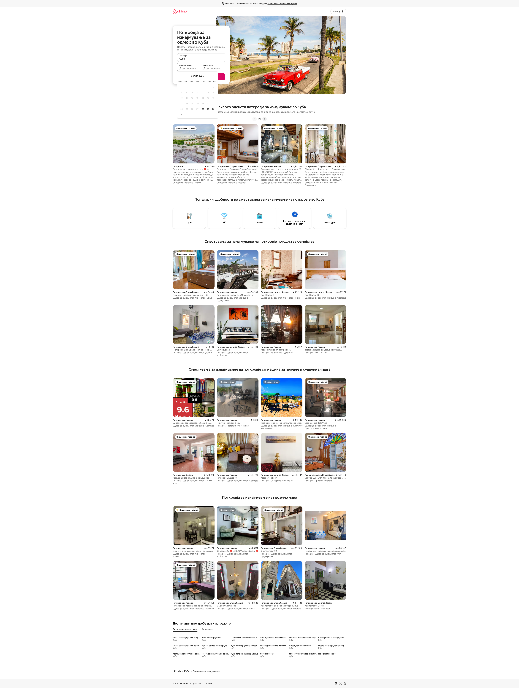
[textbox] (189, 68)
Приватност (197, 683)
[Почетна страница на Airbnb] (180, 11)
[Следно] (264, 119)
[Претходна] (254, 119)
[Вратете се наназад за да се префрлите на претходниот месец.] (182, 76)
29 (208, 109)
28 (203, 109)
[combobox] (201, 58)
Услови (208, 683)
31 (181, 114)
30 (213, 109)
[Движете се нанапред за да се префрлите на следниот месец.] (213, 76)
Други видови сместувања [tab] (185, 629)
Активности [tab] (207, 629)
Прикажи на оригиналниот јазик (282, 3)
